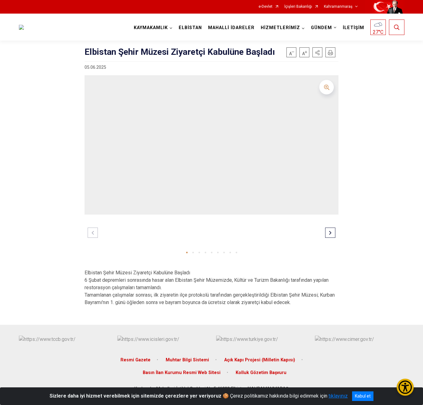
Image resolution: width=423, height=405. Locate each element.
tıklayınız (338, 396)
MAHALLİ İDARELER (231, 27)
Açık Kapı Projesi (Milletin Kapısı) (259, 360)
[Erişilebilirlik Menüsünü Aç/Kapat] (405, 387)
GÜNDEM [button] (321, 27)
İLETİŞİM (353, 27)
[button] (317, 52)
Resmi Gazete (135, 360)
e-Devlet (266, 7)
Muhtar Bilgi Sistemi (187, 360)
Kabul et (363, 396)
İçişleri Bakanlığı (298, 7)
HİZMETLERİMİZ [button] (280, 27)
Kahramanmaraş (338, 7)
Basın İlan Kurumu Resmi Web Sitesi (181, 372)
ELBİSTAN (190, 27)
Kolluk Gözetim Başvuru (261, 372)
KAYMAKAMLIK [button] (151, 27)
